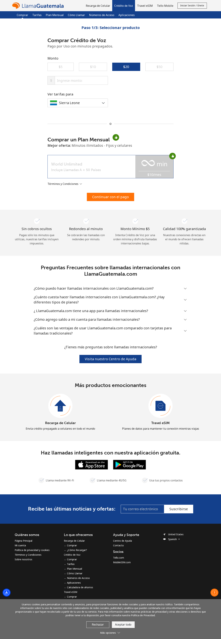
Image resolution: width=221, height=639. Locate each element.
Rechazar (98, 624)
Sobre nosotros (23, 559)
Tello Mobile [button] (165, 6)
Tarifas (37, 15)
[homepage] (39, 5)
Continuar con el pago (110, 197)
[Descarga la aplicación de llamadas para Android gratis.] (129, 464)
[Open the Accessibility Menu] (7, 593)
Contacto (118, 545)
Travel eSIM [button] (145, 6)
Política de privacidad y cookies (32, 550)
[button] (123, 5)
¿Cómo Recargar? (77, 550)
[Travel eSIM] (160, 406)
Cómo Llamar (76, 15)
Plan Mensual (55, 15)
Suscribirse (178, 509)
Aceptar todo (123, 624)
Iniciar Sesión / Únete (192, 5)
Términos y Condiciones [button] (63, 184)
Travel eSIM (160, 423)
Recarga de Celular (60, 423)
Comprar (72, 545)
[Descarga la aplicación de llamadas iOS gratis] (91, 464)
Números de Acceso (101, 15)
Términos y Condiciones (28, 554)
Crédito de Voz (72, 554)
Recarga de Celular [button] (98, 6)
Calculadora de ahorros (80, 587)
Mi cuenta (20, 545)
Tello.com (118, 557)
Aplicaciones (126, 15)
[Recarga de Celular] (60, 406)
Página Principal (23, 540)
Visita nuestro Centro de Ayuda (110, 359)
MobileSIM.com (122, 562)
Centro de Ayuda (122, 540)
